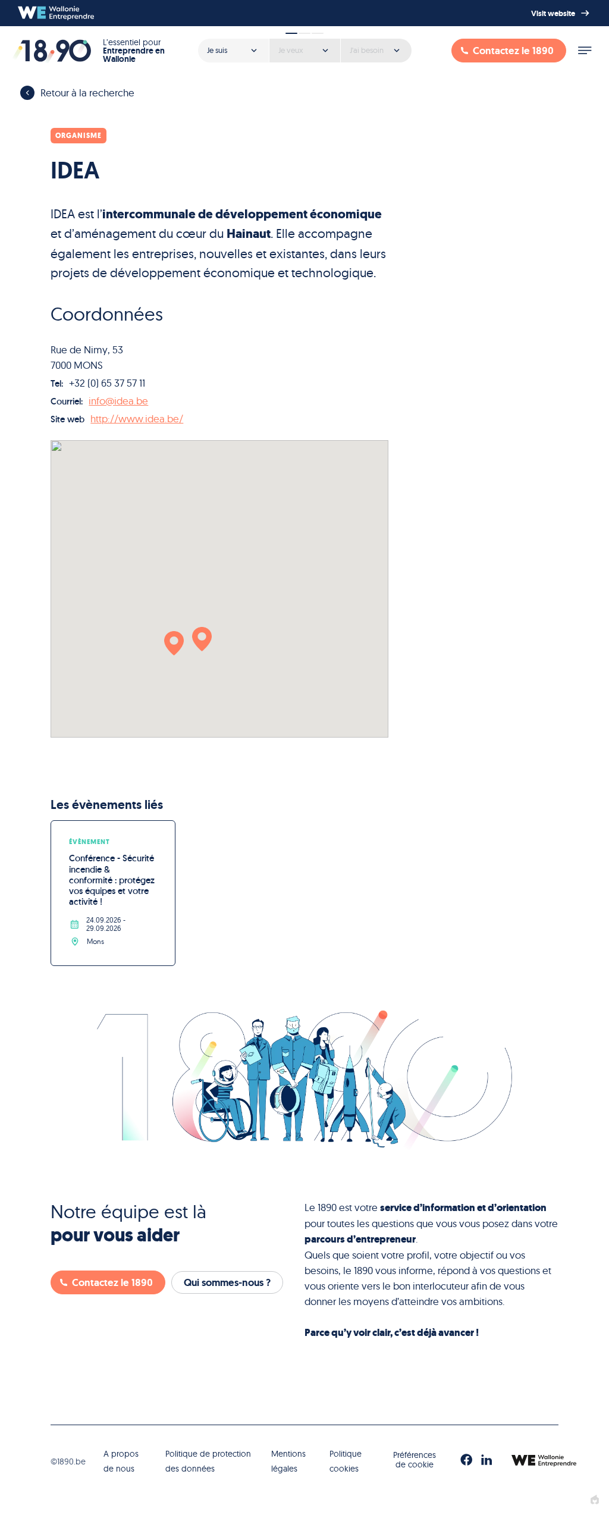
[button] (174, 643)
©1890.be (68, 1461)
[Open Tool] (304, 46)
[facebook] (466, 1461)
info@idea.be (118, 400)
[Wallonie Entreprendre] (56, 13)
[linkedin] (486, 1461)
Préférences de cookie (414, 1459)
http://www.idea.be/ (136, 418)
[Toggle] (584, 50)
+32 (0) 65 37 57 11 (107, 383)
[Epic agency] (594, 1500)
